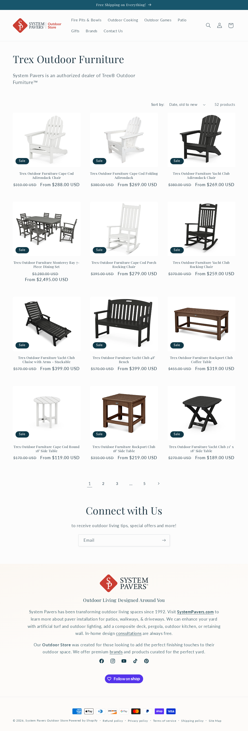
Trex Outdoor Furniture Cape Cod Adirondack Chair (46, 175)
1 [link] (89, 483)
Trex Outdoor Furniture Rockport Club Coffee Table (201, 360)
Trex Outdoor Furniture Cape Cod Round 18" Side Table (46, 449)
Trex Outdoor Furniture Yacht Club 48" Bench (124, 360)
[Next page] (158, 483)
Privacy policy (138, 720)
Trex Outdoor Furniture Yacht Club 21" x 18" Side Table (201, 449)
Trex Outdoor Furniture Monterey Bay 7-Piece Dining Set (47, 264)
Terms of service (164, 720)
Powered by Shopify (83, 720)
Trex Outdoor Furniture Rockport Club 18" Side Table (124, 449)
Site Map (215, 720)
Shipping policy (192, 720)
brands (116, 651)
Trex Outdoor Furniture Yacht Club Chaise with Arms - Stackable (46, 360)
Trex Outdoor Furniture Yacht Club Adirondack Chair (201, 175)
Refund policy (113, 720)
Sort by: (157, 104)
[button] (208, 25)
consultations (128, 633)
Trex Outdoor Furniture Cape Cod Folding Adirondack (124, 175)
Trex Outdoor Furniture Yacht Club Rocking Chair (201, 264)
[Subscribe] (164, 540)
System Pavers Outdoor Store (46, 720)
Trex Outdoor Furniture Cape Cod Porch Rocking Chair (124, 264)
